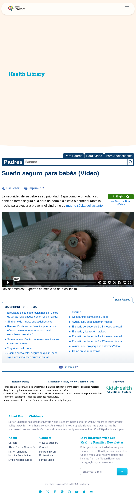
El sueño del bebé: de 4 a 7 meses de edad (97, 336)
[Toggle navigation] (127, 8)
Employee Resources (20, 459)
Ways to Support (48, 442)
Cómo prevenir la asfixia (86, 350)
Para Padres (73, 156)
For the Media (47, 459)
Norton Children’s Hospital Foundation (19, 453)
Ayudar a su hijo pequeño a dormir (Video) (96, 346)
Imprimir (35, 188)
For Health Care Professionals (47, 453)
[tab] (122, 299)
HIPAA (74, 484)
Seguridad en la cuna (19, 348)
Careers (12, 442)
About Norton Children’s (21, 447)
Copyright (118, 382)
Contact (43, 447)
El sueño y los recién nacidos (89, 331)
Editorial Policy (20, 382)
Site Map (50, 484)
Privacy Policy (63, 484)
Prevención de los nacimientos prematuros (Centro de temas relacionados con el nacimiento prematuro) (32, 330)
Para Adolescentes (119, 156)
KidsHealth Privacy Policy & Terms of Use (71, 382)
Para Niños (94, 156)
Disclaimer (84, 484)
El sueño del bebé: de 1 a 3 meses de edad (97, 326)
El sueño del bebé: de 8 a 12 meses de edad (97, 341)
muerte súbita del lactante (84, 205)
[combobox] (76, 162)
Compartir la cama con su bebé (90, 316)
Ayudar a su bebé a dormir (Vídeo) (92, 321)
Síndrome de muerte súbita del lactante (29, 321)
